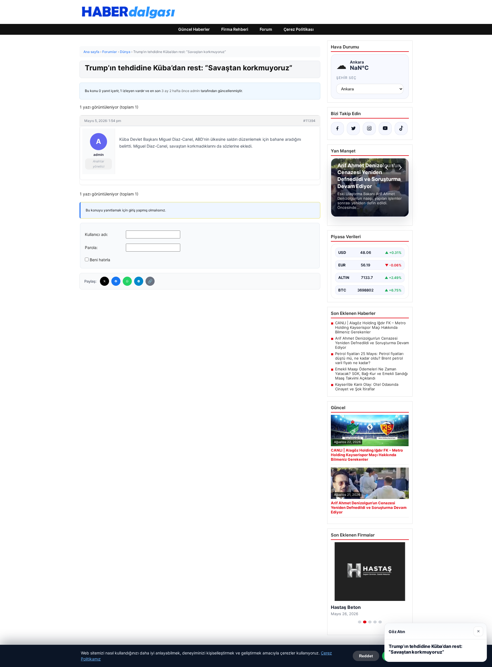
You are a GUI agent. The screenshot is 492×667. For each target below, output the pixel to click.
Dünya (125, 52)
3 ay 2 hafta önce (175, 91)
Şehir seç (346, 78)
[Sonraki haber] (399, 167)
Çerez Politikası (299, 29)
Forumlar (109, 52)
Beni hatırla (100, 259)
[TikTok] (401, 128)
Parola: (91, 247)
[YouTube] (385, 128)
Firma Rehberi (234, 29)
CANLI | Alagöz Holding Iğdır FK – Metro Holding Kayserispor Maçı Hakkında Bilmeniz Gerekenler (370, 327)
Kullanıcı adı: (96, 234)
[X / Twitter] (353, 128)
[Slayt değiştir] (359, 622)
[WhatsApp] (127, 281)
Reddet (366, 656)
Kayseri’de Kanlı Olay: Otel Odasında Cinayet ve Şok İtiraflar (366, 386)
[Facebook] (115, 281)
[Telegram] (138, 281)
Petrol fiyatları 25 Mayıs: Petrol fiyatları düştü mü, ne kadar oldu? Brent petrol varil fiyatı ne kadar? (369, 358)
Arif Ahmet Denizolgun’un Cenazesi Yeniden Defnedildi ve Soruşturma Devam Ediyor (372, 343)
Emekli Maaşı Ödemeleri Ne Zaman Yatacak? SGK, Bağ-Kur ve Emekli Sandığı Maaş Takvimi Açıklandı (371, 373)
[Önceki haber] (387, 167)
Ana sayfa (91, 52)
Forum (266, 29)
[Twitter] (104, 281)
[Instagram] (369, 128)
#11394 (309, 121)
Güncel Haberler (194, 29)
